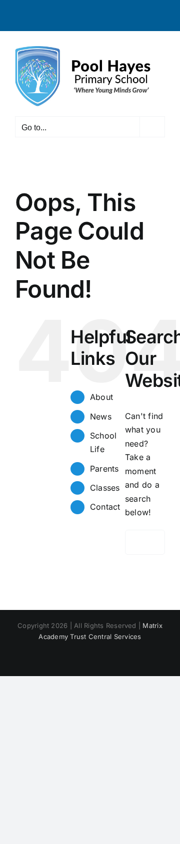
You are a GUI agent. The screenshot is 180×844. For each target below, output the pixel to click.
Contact (105, 507)
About (101, 397)
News (101, 416)
